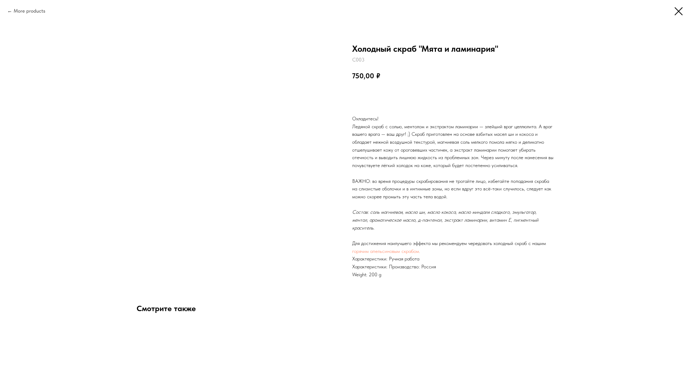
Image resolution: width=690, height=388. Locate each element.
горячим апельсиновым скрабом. (386, 251)
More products (29, 11)
